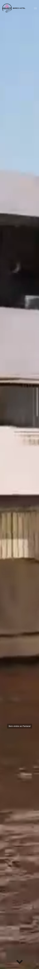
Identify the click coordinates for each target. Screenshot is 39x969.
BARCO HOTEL (19, 8)
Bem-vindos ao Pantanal (19, 726)
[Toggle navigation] (35, 8)
